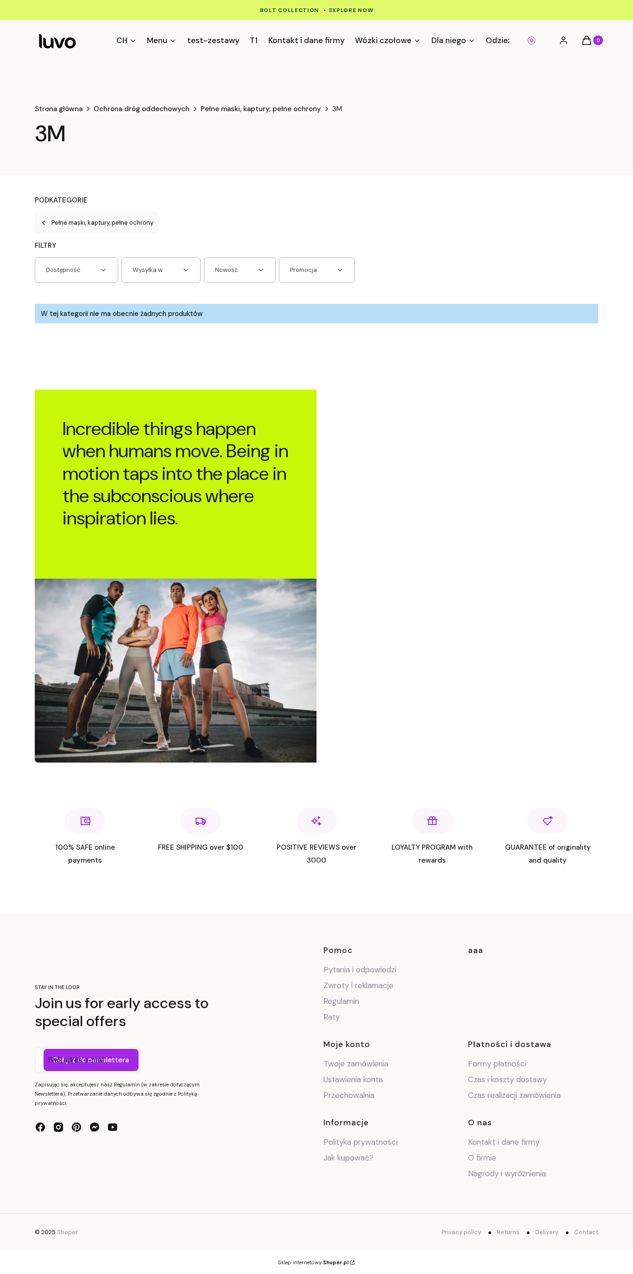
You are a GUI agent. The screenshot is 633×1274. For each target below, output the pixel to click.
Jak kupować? (348, 1158)
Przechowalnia (348, 1095)
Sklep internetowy (313, 1262)
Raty (331, 1017)
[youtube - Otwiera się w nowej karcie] (112, 1127)
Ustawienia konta (353, 1079)
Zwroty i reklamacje (358, 985)
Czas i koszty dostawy (507, 1079)
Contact (586, 1232)
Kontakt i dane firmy (503, 1142)
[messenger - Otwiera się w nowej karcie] (94, 1127)
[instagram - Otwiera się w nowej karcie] (58, 1127)
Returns (508, 1232)
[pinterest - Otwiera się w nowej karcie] (76, 1127)
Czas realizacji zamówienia (514, 1095)
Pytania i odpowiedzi (359, 970)
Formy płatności (497, 1064)
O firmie (482, 1158)
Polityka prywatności (360, 1142)
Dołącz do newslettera (91, 1060)
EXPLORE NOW (351, 10)
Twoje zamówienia (355, 1064)
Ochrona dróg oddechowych (142, 109)
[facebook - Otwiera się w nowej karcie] (40, 1127)
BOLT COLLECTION (289, 10)
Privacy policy (461, 1232)
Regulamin (341, 1001)
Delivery (546, 1232)
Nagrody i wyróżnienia (507, 1173)
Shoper (67, 1232)
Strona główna (58, 109)
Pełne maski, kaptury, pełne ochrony (261, 109)
